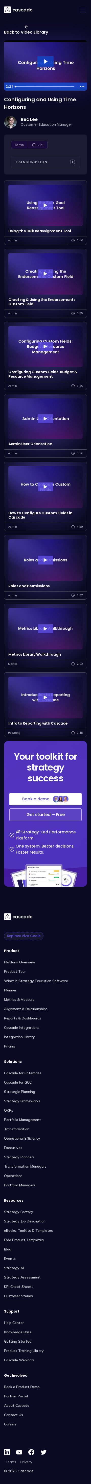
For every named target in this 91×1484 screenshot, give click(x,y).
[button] (82, 10)
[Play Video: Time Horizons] (45, 61)
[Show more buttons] (82, 87)
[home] (18, 9)
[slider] (45, 87)
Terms (11, 1462)
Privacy (26, 1462)
